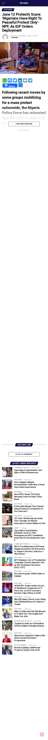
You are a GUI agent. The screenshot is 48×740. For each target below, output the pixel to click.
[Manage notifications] (42, 734)
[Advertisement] (24, 417)
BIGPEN (15, 37)
